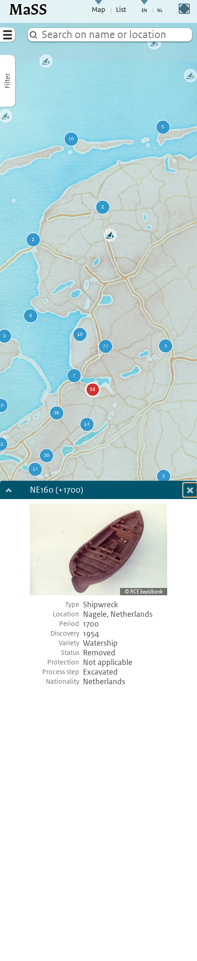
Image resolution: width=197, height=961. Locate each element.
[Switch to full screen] (184, 9)
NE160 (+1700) (56, 490)
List (121, 9)
